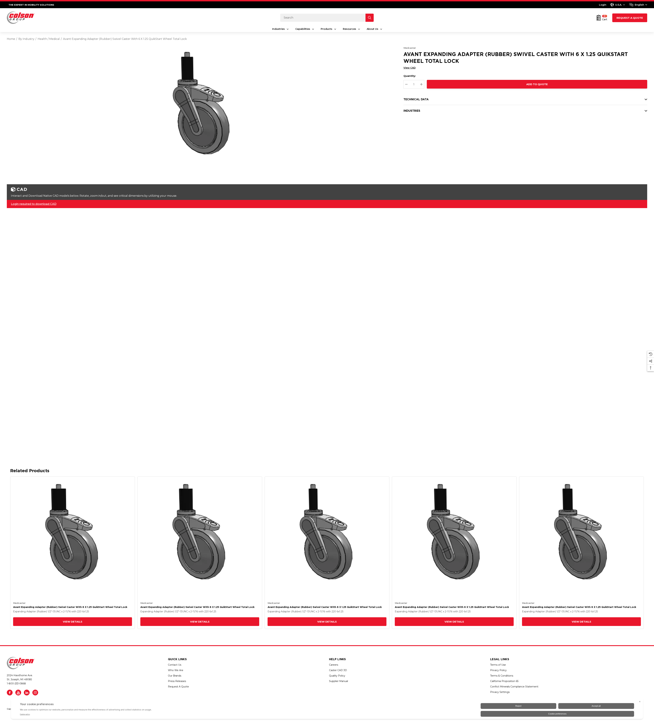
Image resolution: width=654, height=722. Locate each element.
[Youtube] (18, 692)
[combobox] (638, 4)
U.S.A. (618, 4)
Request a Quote (630, 17)
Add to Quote (537, 84)
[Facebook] (10, 692)
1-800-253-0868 (16, 683)
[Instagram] (35, 692)
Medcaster (409, 47)
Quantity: (409, 75)
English (639, 4)
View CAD (409, 67)
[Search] (369, 18)
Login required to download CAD (33, 204)
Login (602, 4)
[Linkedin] (27, 692)
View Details (72, 621)
